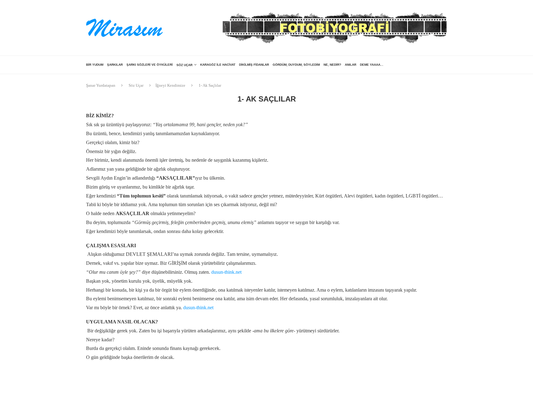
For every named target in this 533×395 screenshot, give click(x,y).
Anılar (350, 64)
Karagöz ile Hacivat (217, 64)
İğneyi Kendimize (170, 85)
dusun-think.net (226, 272)
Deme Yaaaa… (371, 64)
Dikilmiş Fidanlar (254, 64)
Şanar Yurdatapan (100, 85)
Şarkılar (115, 64)
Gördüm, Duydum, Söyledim (296, 64)
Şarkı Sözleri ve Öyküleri (149, 64)
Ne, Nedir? (332, 64)
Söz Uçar (184, 65)
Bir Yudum (94, 64)
